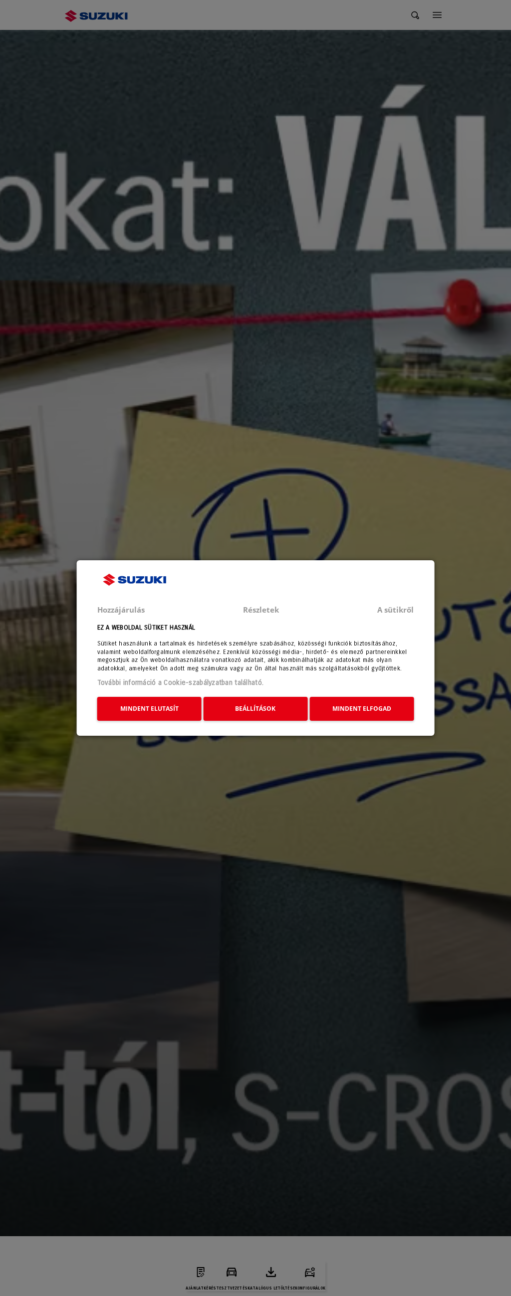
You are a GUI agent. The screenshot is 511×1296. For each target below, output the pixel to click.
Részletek (261, 610)
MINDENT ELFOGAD (361, 708)
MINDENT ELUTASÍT (149, 708)
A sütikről (395, 610)
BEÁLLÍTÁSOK (255, 708)
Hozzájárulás (121, 610)
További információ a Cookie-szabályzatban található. (180, 682)
